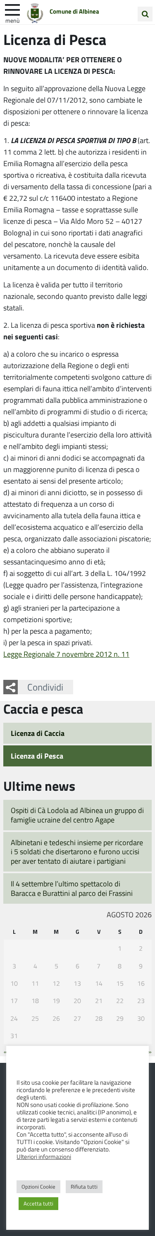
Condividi (45, 686)
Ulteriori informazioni (44, 1156)
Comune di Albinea (74, 11)
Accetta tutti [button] (38, 1203)
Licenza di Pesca (37, 755)
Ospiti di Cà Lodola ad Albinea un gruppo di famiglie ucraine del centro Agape (77, 815)
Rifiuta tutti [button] (84, 1186)
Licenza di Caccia (37, 733)
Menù (12, 20)
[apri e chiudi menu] (12, 9)
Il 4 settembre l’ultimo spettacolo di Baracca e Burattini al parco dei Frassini (72, 888)
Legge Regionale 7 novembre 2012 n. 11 (66, 654)
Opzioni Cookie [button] (38, 1186)
